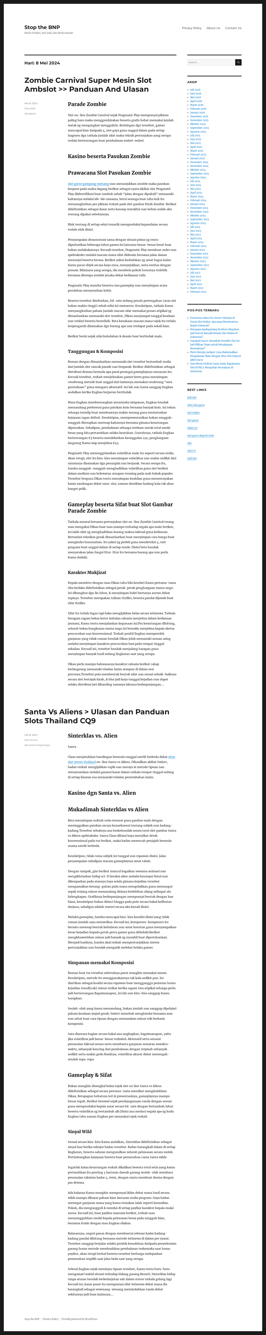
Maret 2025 (196, 150)
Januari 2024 (197, 204)
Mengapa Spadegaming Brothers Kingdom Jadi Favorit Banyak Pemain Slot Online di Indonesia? (214, 333)
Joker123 (192, 428)
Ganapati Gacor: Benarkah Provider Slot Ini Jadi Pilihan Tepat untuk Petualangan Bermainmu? (215, 344)
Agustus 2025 (198, 131)
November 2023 (199, 211)
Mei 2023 (195, 234)
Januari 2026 (197, 112)
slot (189, 443)
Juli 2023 (195, 227)
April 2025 (196, 146)
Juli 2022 (195, 272)
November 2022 (199, 257)
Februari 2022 (198, 291)
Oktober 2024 (198, 169)
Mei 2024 (195, 188)
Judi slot (192, 458)
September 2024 (199, 173)
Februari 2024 (198, 200)
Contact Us (233, 28)
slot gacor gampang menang (88, 184)
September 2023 (199, 219)
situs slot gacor (196, 405)
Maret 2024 (196, 196)
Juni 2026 (195, 93)
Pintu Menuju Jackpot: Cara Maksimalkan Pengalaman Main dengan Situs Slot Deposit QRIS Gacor (215, 356)
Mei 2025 (195, 143)
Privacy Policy (192, 28)
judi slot (192, 397)
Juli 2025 (195, 135)
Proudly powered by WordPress (80, 1319)
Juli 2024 (195, 181)
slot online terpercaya (37, 745)
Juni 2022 (195, 276)
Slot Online (31, 739)
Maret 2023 (196, 242)
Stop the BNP (42, 27)
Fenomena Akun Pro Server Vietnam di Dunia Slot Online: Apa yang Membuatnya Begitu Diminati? (214, 321)
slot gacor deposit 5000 (200, 435)
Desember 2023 (199, 207)
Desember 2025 (199, 116)
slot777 (191, 450)
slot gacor (30, 113)
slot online (193, 412)
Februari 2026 (198, 108)
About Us (213, 28)
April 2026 (196, 101)
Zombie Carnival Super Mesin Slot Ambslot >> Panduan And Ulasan (88, 84)
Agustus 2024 (198, 177)
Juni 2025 (195, 139)
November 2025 (199, 120)
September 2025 (199, 127)
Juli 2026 (195, 89)
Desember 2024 (199, 162)
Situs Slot (29, 108)
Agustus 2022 (198, 268)
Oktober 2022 (198, 261)
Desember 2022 (199, 253)
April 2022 (196, 284)
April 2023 (196, 238)
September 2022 (199, 265)
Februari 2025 (198, 154)
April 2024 (196, 192)
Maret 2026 (197, 105)
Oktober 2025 (198, 124)
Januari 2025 (197, 158)
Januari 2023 (197, 249)
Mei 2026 (195, 97)
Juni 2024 (195, 185)
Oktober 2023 (198, 215)
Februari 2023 (198, 246)
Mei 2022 (195, 280)
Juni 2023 (195, 230)
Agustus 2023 (198, 223)
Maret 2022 (196, 288)
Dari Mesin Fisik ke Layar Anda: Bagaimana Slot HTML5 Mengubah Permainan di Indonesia (215, 367)
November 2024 (199, 166)
